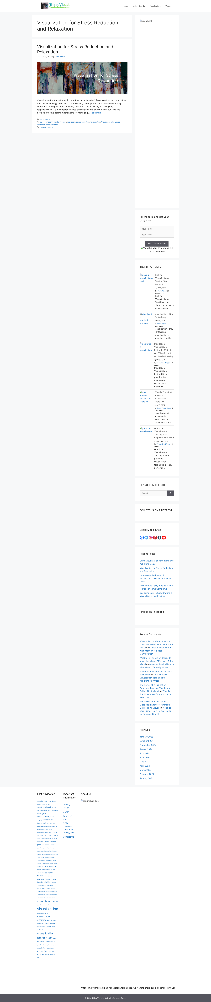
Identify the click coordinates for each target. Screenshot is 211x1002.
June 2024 (145, 757)
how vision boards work (49, 863)
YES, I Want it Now (157, 243)
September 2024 (148, 745)
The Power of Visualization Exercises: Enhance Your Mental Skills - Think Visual (155, 688)
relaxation (71, 122)
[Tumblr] (159, 537)
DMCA (66, 812)
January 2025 (146, 737)
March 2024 (146, 770)
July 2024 (144, 753)
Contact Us (68, 837)
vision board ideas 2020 (46, 888)
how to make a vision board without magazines (47, 857)
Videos (168, 6)
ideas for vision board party (47, 866)
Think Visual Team (163, 363)
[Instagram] (151, 537)
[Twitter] (146, 537)
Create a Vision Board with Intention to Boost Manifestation (155, 650)
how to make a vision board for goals (47, 842)
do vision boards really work (46, 810)
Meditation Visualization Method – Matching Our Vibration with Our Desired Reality (163, 350)
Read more (96, 113)
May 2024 (145, 761)
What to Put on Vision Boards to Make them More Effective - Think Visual (156, 644)
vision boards (45, 901)
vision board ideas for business (47, 891)
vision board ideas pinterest (46, 898)
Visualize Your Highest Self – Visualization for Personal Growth (155, 711)
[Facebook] (142, 537)
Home (125, 6)
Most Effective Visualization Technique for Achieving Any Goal (154, 677)
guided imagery (46, 122)
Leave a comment (47, 127)
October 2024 (146, 741)
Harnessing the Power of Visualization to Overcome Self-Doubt (155, 578)
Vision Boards (139, 6)
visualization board (43, 913)
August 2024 (146, 749)
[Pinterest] (155, 537)
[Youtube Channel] (164, 537)
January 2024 (146, 778)
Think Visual (162, 291)
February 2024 (147, 774)
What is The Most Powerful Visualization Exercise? (155, 694)
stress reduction (82, 122)
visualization (95, 122)
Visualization (155, 6)
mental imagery (60, 122)
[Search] (170, 493)
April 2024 (145, 766)
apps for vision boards (45, 801)
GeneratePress (119, 998)
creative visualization (46, 807)
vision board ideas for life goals (47, 894)
